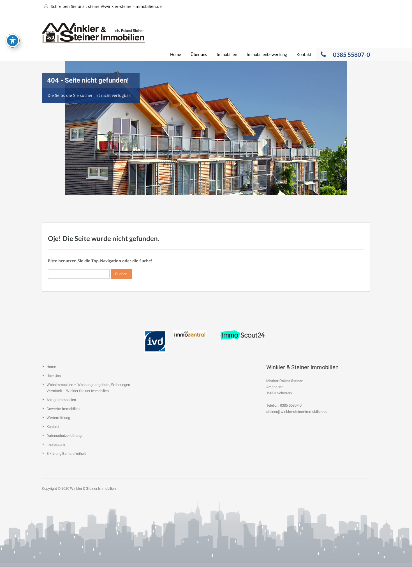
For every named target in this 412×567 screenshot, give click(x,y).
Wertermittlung (58, 418)
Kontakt (304, 54)
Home (175, 54)
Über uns (199, 54)
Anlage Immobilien (61, 400)
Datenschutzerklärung (64, 436)
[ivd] (155, 341)
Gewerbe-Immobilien (63, 409)
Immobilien (227, 54)
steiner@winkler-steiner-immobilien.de (125, 6)
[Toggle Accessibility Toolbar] (12, 40)
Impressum (56, 444)
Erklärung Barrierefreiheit (66, 453)
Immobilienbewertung (267, 54)
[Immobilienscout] (242, 334)
